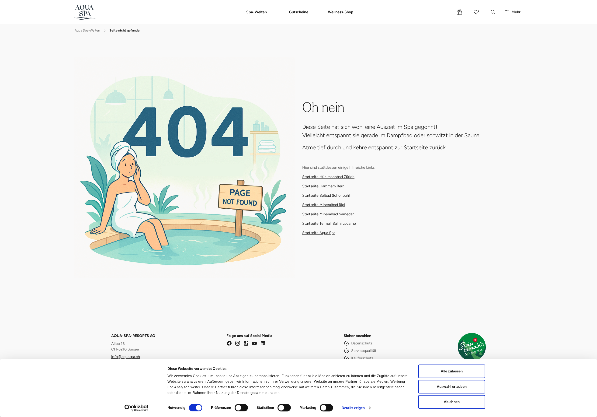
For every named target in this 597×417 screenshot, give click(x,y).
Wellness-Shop (340, 12)
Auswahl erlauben (452, 387)
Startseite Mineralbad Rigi (323, 205)
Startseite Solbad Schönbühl (326, 195)
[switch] (241, 407)
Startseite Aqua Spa (318, 233)
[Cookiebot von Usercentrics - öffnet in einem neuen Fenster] (136, 407)
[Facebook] (229, 343)
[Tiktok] (246, 343)
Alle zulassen (452, 371)
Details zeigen (353, 408)
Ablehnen (452, 402)
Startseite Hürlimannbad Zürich (328, 177)
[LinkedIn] (263, 343)
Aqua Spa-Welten (87, 30)
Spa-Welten (256, 12)
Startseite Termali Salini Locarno (329, 223)
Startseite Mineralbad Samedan (328, 214)
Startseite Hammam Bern (323, 186)
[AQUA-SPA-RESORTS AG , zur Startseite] (91, 12)
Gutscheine (298, 12)
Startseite (416, 147)
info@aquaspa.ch (125, 356)
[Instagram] (237, 343)
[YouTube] (254, 343)
